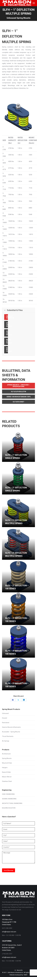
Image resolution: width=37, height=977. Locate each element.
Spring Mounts (7, 758)
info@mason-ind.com (9, 932)
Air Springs (5, 741)
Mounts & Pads (7, 763)
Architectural (6, 754)
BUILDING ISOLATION (8, 808)
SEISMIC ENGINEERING (9, 799)
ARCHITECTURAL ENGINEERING (12, 803)
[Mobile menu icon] (33, 3)
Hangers (5, 767)
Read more (8, 461)
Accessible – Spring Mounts (11, 732)
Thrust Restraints (7, 736)
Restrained (5, 722)
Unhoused (5, 713)
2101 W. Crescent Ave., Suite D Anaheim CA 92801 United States (12, 947)
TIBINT (25, 975)
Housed (4, 718)
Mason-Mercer (7, 777)
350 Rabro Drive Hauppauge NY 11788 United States (9, 922)
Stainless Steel (7, 781)
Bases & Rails (6, 772)
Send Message (8, 870)
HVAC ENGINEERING (8, 794)
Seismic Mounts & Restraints (11, 727)
